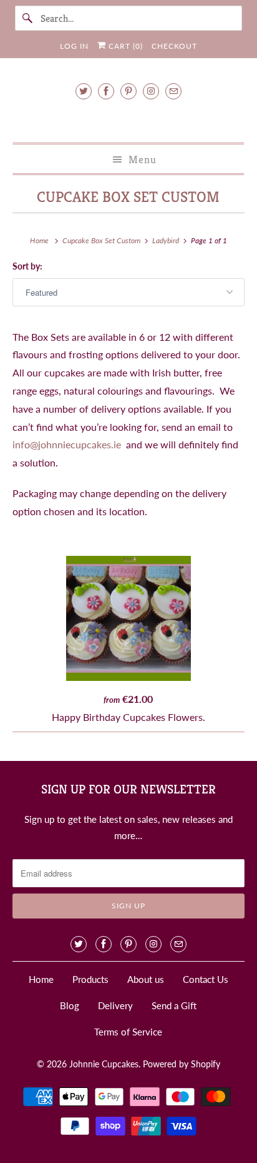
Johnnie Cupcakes (103, 1064)
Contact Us (205, 979)
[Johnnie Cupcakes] (128, 119)
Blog (69, 1005)
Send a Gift (174, 1005)
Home (41, 979)
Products (90, 979)
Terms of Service (128, 1031)
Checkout (174, 46)
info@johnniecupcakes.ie (66, 444)
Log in (74, 46)
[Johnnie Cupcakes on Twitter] (83, 91)
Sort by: (27, 266)
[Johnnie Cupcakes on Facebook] (106, 91)
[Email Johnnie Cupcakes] (173, 91)
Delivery (115, 1005)
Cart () (124, 46)
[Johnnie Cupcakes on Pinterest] (128, 91)
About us (145, 979)
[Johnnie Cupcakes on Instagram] (151, 91)
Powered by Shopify (181, 1064)
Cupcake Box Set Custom (128, 197)
